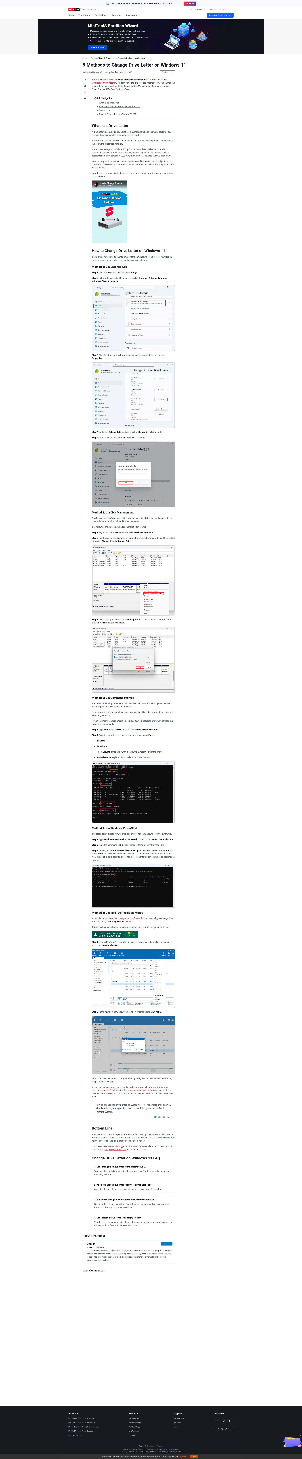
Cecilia (88, 72)
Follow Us (167, 1244)
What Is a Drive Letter (109, 102)
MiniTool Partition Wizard (103, 83)
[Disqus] (129, 1301)
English (165, 72)
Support (213, 9)
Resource (131, 15)
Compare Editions (75, 1435)
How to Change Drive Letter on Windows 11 (119, 106)
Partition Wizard (89, 9)
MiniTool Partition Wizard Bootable (81, 1431)
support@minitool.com (115, 1149)
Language (223, 1428)
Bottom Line (104, 110)
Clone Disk (132, 1435)
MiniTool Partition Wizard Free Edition (82, 1418)
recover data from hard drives (143, 1090)
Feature (116, 15)
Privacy (160, 1446)
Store (71, 15)
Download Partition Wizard (220, 15)
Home (85, 58)
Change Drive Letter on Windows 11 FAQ (117, 114)
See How (190, 3)
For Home (84, 15)
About (222, 9)
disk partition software (129, 918)
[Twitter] (101, 72)
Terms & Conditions (147, 1446)
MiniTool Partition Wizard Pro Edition (81, 1423)
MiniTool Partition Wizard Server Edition (83, 1427)
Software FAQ (178, 1418)
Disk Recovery (134, 1431)
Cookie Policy (182, 1456)
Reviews (176, 1427)
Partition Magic (97, 58)
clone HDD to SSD (109, 1090)
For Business (101, 15)
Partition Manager (135, 1423)
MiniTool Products (197, 9)
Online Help (177, 1423)
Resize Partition (135, 1418)
